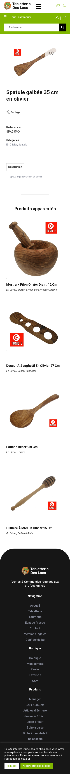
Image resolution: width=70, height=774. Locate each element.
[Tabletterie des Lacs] (17, 6)
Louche (21, 452)
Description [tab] (15, 166)
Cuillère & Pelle (25, 533)
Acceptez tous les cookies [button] (36, 765)
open (51, 53)
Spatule (22, 144)
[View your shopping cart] (64, 17)
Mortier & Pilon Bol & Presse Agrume (37, 289)
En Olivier (11, 144)
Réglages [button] (12, 765)
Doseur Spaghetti (27, 370)
